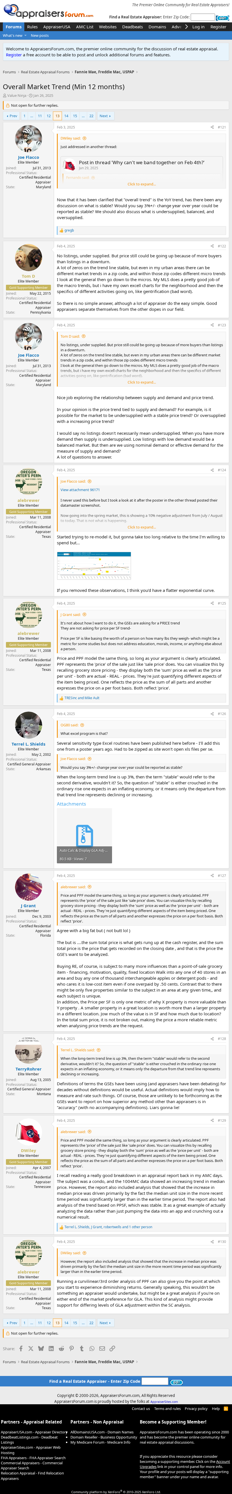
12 (49, 115)
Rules (32, 26)
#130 (222, 1241)
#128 (222, 1038)
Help (216, 1408)
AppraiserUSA (56, 26)
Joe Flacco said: (73, 481)
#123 (222, 325)
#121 (222, 127)
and (82, 698)
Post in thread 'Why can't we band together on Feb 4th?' (142, 162)
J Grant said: (71, 614)
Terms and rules (167, 1408)
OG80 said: (69, 724)
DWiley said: (71, 138)
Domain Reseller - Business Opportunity (103, 1437)
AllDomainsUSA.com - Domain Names (102, 1432)
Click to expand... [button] (142, 184)
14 (66, 115)
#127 (222, 875)
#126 (222, 713)
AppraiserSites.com (164, 1402)
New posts (40, 35)
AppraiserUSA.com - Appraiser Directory (34, 1432)
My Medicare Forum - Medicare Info (100, 1442)
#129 (222, 1120)
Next (104, 115)
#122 (222, 246)
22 (91, 115)
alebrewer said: (73, 886)
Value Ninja (16, 95)
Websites (108, 26)
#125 (222, 603)
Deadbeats (132, 26)
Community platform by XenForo (116, 1492)
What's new (12, 35)
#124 (222, 470)
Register (14, 54)
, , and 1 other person (108, 1227)
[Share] (212, 127)
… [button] (31, 115)
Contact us (141, 1408)
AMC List (84, 26)
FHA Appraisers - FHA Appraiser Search (33, 1457)
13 (57, 115)
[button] (26, 35)
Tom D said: (70, 336)
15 (75, 115)
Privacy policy (196, 1408)
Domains (157, 26)
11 (40, 115)
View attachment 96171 (80, 489)
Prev (13, 115)
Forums (14, 26)
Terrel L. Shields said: (78, 1049)
